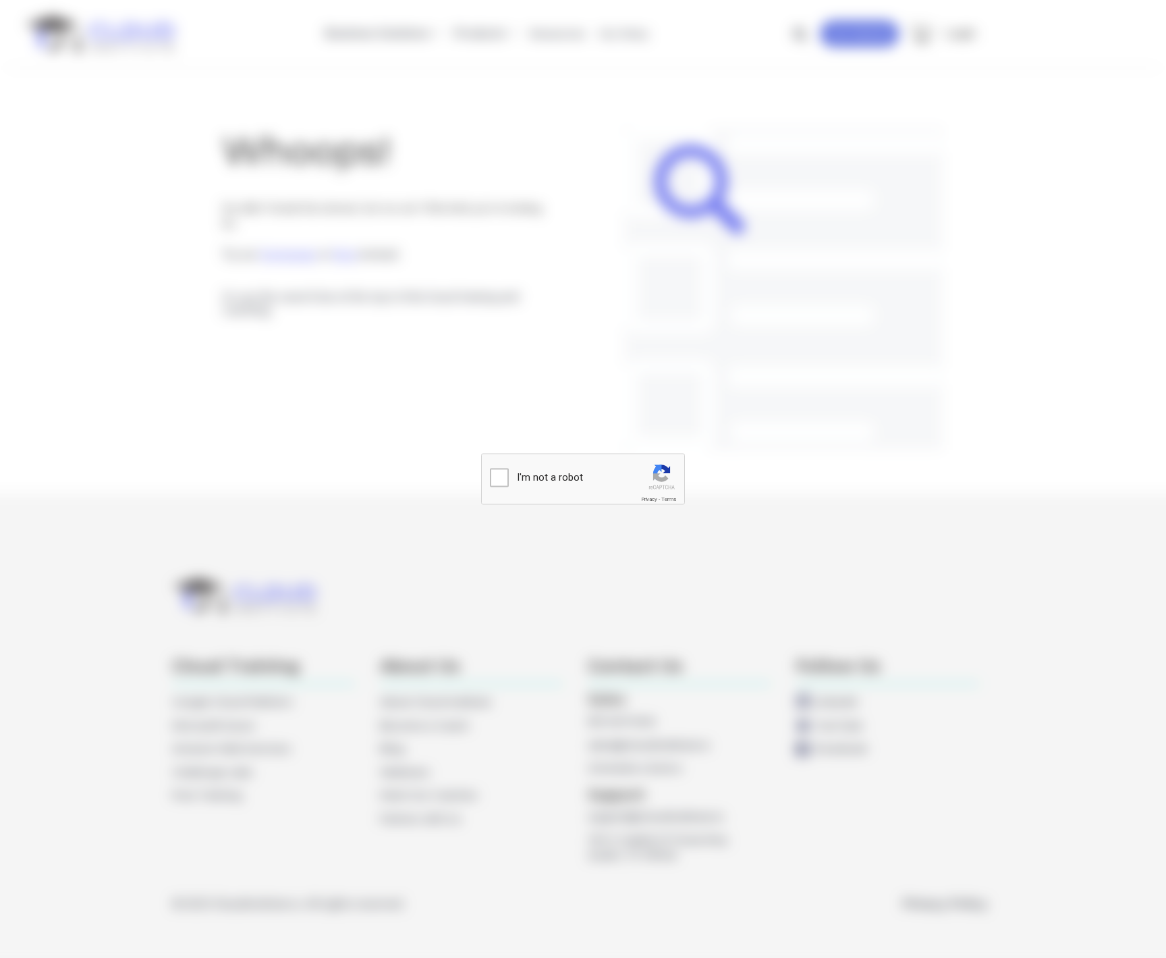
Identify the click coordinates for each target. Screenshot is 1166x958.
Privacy (649, 499)
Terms (668, 499)
